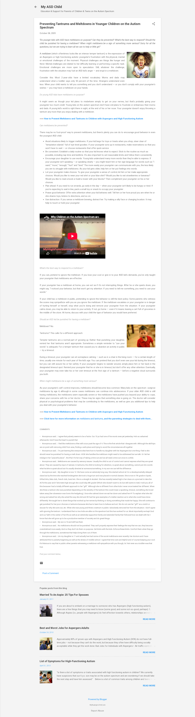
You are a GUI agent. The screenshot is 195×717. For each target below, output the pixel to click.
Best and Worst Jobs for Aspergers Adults (64, 627)
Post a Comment (51, 573)
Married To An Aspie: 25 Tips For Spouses (64, 594)
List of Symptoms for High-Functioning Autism (67, 661)
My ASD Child (51, 7)
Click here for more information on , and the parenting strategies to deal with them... (98, 418)
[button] (153, 24)
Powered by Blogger (97, 699)
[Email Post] (41, 564)
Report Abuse (97, 710)
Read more (149, 619)
